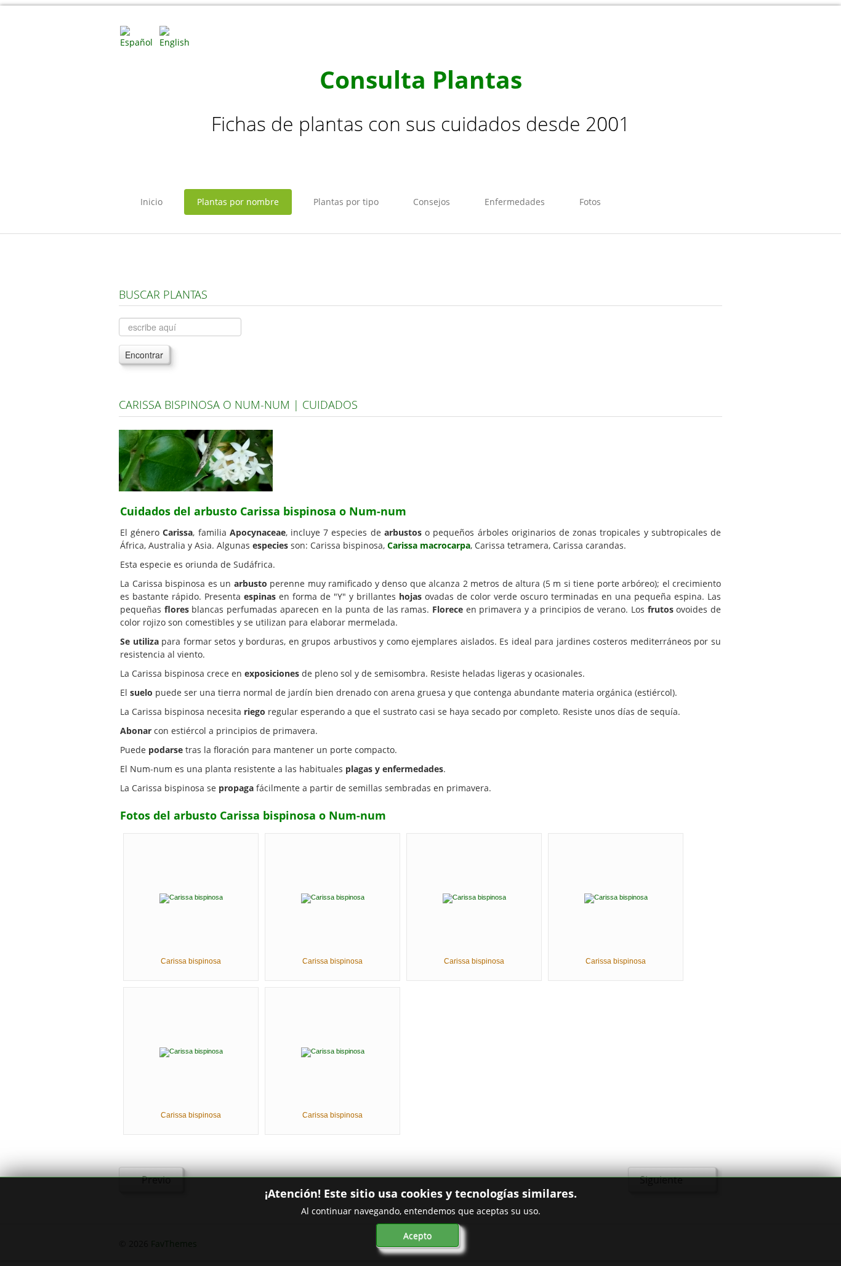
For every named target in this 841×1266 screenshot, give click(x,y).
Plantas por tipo (346, 202)
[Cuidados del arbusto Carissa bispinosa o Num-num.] (196, 460)
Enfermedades (515, 202)
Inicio (151, 202)
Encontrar (144, 355)
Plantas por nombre (238, 202)
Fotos (590, 202)
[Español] (138, 36)
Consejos (431, 202)
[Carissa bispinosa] (191, 897)
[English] (177, 36)
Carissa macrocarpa (428, 545)
